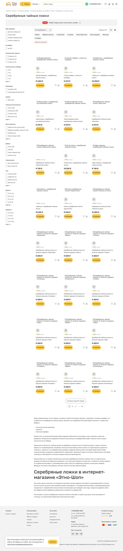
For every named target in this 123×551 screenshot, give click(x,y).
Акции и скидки (11, 514)
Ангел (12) (11, 146)
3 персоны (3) (12, 56)
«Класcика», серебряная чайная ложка (75, 164)
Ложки (53, 11)
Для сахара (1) (12, 166)
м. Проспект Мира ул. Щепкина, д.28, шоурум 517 (79, 525)
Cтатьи (29, 525)
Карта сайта (53, 522)
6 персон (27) (12, 62)
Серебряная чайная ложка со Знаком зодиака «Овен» (74, 339)
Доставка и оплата (32, 514)
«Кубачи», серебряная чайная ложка (46, 208)
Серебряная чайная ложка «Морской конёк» (45, 164)
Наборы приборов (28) (15, 37)
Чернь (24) (11, 108)
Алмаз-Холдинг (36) (14, 136)
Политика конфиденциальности (107, 541)
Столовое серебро (23, 11)
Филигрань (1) (12, 116)
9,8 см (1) (11, 196)
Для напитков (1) (13, 163)
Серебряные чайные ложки (64, 11)
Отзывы (29, 519)
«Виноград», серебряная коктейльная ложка (45, 120)
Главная (8, 11)
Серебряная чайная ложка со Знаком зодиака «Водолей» (46, 251)
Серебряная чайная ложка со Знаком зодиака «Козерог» (46, 382)
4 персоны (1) (12, 59)
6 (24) (10, 75)
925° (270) (11, 100)
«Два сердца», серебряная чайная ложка (101, 164)
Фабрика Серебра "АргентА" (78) (18, 130)
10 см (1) (10, 199)
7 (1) (9, 78)
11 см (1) (10, 202)
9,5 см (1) (11, 193)
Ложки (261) (11, 34)
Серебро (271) (12, 89)
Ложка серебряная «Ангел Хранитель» (73, 208)
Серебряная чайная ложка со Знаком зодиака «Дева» (74, 382)
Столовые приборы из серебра (40, 11)
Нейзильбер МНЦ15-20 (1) (16, 92)
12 (82, 406)
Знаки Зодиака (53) (14, 152)
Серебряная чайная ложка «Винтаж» (101, 120)
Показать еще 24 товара (75, 401)
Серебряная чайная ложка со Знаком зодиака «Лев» (102, 339)
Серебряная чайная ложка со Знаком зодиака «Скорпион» (74, 295)
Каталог (14, 11)
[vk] (72, 533)
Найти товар (48, 4)
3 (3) (9, 70)
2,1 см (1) (11, 218)
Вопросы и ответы (32, 522)
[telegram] (81, 533)
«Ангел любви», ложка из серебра (73, 76)
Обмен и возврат (32, 516)
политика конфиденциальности (20, 544)
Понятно (53, 542)
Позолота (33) (12, 113)
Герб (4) (10, 149)
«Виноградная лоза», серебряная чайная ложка (73, 120)
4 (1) (9, 72)
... (78, 406)
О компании (53, 514)
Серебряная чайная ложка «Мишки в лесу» (101, 208)
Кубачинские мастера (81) (16, 127)
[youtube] (77, 533)
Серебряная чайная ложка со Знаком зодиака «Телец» (102, 251)
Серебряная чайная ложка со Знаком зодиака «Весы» (74, 251)
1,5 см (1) (11, 212)
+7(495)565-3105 (77, 511)
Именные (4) (12, 155)
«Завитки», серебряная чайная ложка (103, 76)
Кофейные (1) (12, 177)
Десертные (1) (12, 179)
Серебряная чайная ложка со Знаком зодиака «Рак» (46, 339)
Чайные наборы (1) (14, 40)
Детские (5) (11, 182)
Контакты (53, 516)
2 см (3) (10, 215)
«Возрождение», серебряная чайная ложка (46, 76)
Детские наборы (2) (14, 32)
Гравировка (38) (13, 110)
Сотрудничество (55, 519)
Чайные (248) (12, 174)
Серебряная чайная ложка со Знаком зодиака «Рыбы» (102, 295)
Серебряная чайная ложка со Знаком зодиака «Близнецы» (102, 382)
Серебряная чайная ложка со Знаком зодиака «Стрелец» (46, 295)
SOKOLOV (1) (12, 133)
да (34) (10, 48)
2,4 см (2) (11, 221)
